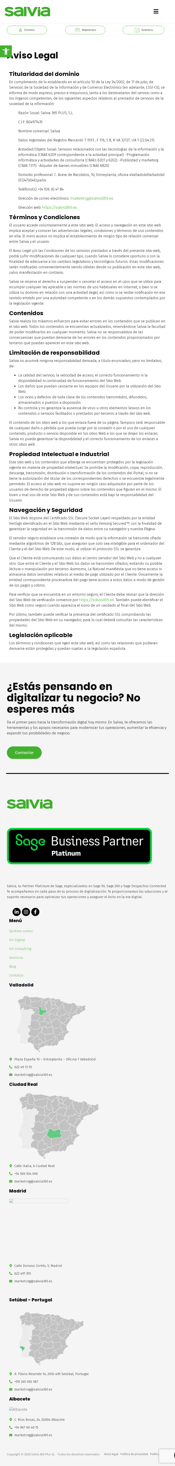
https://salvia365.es (59, 207)
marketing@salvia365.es (91, 198)
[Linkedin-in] (17, 912)
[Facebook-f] (35, 912)
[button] (6, 51)
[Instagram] (26, 912)
